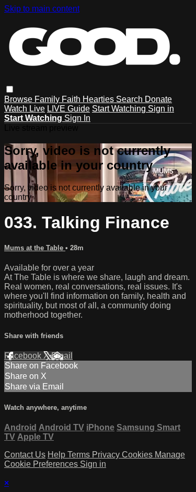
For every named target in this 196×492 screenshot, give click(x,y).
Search (130, 99)
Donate (158, 99)
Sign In (77, 118)
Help (57, 454)
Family (48, 99)
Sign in (161, 108)
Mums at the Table (34, 248)
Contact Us (24, 454)
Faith (72, 99)
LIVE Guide (68, 108)
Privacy (107, 454)
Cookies (138, 454)
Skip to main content (41, 8)
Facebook (23, 355)
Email (62, 355)
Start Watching (120, 108)
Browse (19, 99)
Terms (79, 454)
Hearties (99, 99)
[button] (9, 89)
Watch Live (24, 108)
